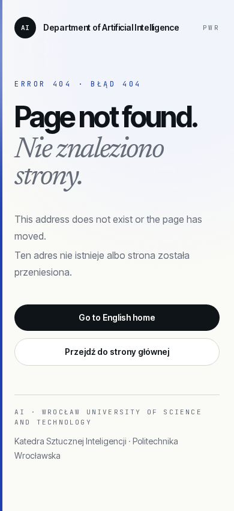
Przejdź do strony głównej (117, 351)
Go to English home (117, 317)
